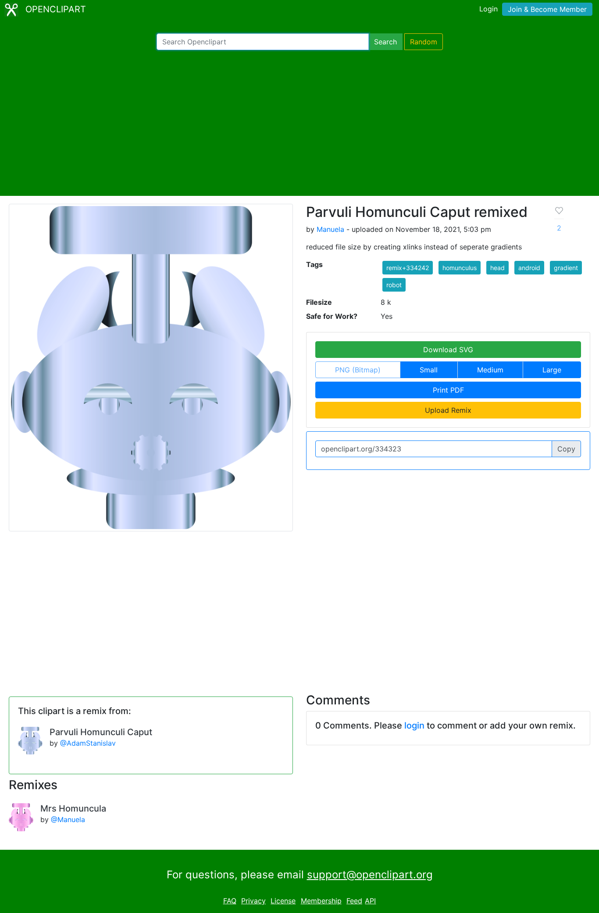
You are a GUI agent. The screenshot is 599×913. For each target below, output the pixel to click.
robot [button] (394, 285)
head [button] (497, 267)
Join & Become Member (547, 9)
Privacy (253, 900)
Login (488, 8)
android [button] (529, 267)
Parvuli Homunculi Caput (101, 732)
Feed (354, 900)
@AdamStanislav (88, 743)
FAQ (229, 900)
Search (385, 41)
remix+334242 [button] (407, 267)
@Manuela (68, 819)
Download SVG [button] (448, 349)
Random (423, 41)
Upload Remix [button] (448, 410)
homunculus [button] (459, 267)
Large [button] (551, 369)
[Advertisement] (299, 122)
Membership (321, 900)
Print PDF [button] (448, 390)
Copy (566, 448)
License (283, 900)
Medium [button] (490, 369)
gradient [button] (566, 267)
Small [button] (429, 369)
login (414, 725)
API (370, 900)
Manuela (330, 229)
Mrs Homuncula (73, 808)
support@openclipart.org (370, 874)
